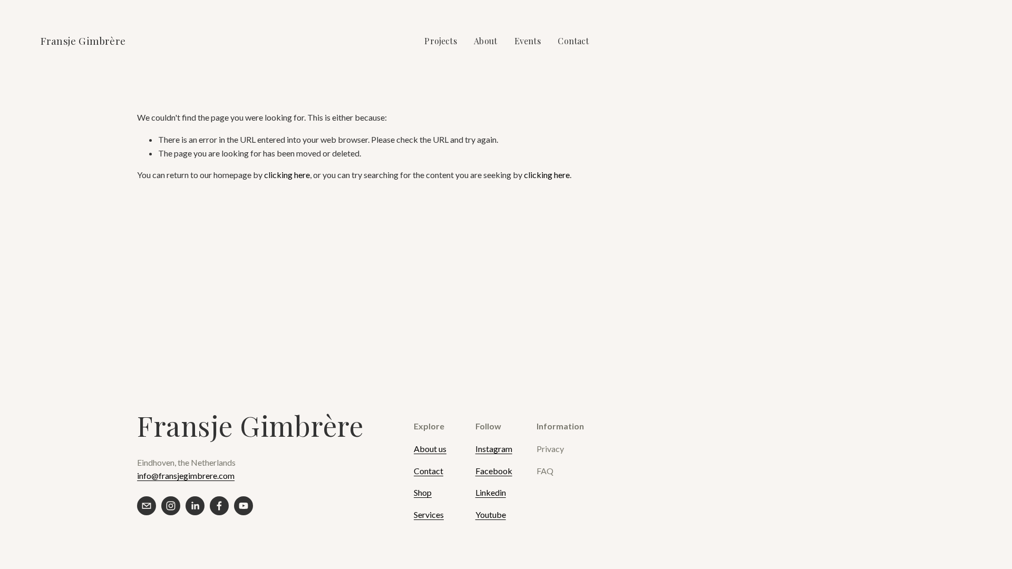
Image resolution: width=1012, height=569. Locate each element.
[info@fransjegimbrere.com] (146, 505)
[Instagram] (170, 505)
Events (527, 40)
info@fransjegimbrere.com (186, 475)
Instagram (493, 449)
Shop (423, 492)
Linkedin (490, 492)
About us (430, 449)
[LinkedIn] (195, 505)
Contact (573, 40)
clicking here (287, 175)
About (485, 40)
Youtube (490, 514)
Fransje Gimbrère (83, 40)
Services (429, 514)
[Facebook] (219, 505)
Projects (440, 40)
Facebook (493, 471)
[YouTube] (243, 505)
